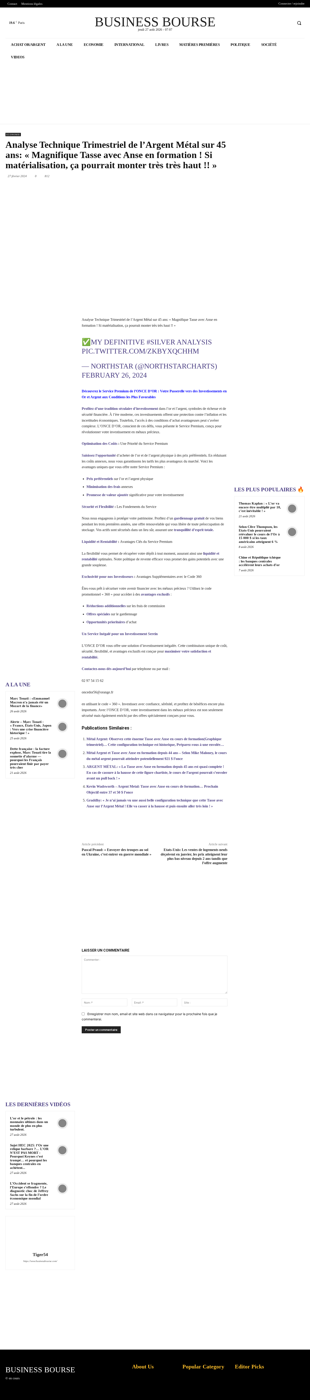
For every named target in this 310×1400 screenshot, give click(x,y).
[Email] (214, 176)
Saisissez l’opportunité (99, 455)
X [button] (305, 1391)
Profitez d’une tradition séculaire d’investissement (120, 409)
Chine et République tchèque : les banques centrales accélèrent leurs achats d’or (260, 561)
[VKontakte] (46, 1382)
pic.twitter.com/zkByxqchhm (140, 351)
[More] (232, 827)
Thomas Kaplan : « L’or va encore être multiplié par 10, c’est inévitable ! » (260, 507)
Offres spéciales (98, 614)
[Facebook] (272, 23)
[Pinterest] (173, 176)
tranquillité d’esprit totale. (194, 530)
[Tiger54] (40, 1234)
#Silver (161, 342)
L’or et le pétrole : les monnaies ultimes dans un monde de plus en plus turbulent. (29, 1123)
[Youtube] (289, 23)
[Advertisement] (39, 533)
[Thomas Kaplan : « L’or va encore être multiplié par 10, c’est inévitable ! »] (292, 509)
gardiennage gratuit (189, 518)
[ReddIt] (204, 176)
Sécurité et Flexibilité (98, 507)
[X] (281, 23)
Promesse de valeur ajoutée (107, 495)
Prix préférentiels (99, 479)
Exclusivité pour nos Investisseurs (108, 577)
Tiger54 (40, 1254)
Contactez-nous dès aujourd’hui (106, 669)
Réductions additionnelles (106, 606)
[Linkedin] (194, 176)
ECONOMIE (13, 134)
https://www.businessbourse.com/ (40, 1261)
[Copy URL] (211, 827)
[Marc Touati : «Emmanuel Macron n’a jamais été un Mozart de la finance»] (62, 703)
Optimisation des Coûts (99, 443)
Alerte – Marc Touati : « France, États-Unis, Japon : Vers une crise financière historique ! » (30, 727)
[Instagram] (30, 1382)
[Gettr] (221, 827)
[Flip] (201, 827)
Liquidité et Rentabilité (100, 542)
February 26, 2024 (114, 375)
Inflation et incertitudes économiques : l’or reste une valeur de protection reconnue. (140, 1393)
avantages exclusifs (155, 594)
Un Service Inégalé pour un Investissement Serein (120, 634)
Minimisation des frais (103, 487)
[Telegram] (225, 176)
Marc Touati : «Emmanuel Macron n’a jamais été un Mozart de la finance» (29, 702)
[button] (299, 22)
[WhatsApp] (183, 176)
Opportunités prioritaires (105, 622)
